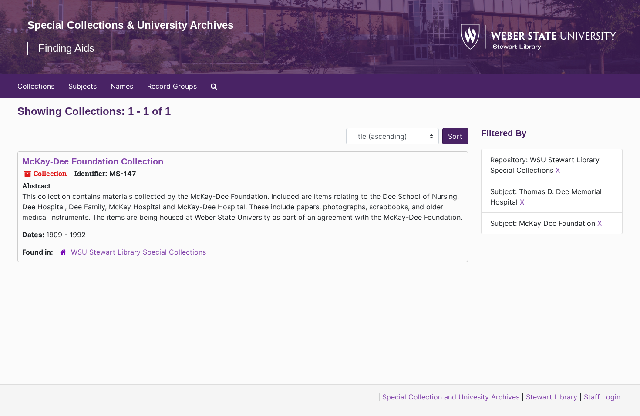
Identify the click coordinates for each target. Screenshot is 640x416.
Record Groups (172, 86)
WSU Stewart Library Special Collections (138, 252)
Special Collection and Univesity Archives (450, 397)
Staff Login (602, 397)
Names (122, 86)
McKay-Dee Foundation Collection (92, 161)
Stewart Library (551, 397)
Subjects (82, 86)
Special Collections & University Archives (130, 25)
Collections (35, 86)
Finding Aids (66, 48)
